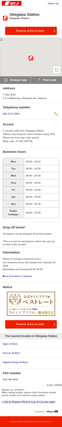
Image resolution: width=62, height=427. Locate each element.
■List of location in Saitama (17, 276)
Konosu (11, 353)
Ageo (10, 343)
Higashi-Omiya (15, 362)
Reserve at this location (30, 30)
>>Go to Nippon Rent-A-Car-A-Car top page (28, 401)
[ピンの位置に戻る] (56, 70)
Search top (53, 3)
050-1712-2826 (11, 113)
